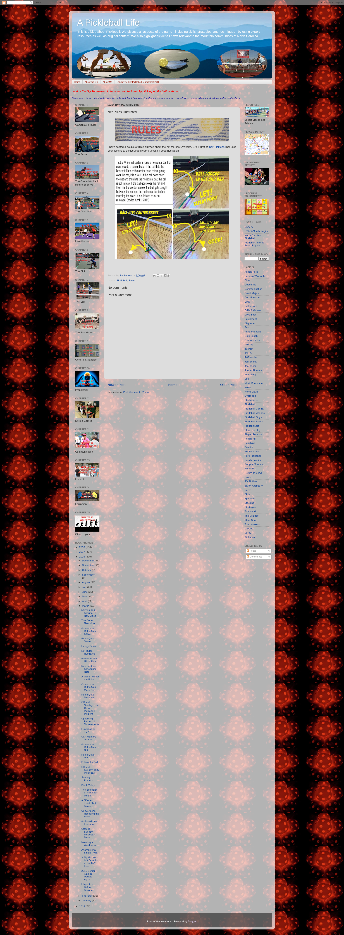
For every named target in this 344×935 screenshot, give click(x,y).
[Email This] (154, 275)
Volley (248, 532)
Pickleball (122, 280)
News (248, 387)
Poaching (250, 443)
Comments (255, 556)
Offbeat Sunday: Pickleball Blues (88, 833)
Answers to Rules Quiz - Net (89, 747)
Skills (247, 494)
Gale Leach (251, 336)
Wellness (250, 537)
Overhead (250, 395)
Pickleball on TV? (88, 730)
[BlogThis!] (158, 275)
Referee (249, 468)
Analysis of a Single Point (89, 851)
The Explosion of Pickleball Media (89, 792)
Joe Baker (250, 366)
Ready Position (253, 460)
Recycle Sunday (254, 464)
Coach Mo (250, 284)
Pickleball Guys (253, 417)
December (88, 560)
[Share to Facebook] (165, 275)
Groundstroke (252, 340)
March (86, 606)
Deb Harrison (252, 297)
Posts (252, 550)
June (85, 592)
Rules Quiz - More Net (88, 696)
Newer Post (116, 385)
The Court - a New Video (89, 622)
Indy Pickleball (217, 146)
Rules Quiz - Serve (88, 640)
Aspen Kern (251, 271)
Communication (253, 289)
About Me (107, 82)
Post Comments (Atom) (136, 392)
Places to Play (253, 430)
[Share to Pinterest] (168, 275)
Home (77, 82)
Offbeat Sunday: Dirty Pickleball (90, 770)
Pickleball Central (254, 408)
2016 (82, 556)
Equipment (251, 319)
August (86, 582)
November (88, 565)
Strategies (250, 507)
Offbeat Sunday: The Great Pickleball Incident (90, 708)
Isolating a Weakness (88, 844)
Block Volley (88, 785)
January (87, 900)
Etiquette (250, 323)
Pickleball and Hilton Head (89, 660)
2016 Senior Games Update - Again (88, 875)
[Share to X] (161, 275)
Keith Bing (250, 374)
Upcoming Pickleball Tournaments (90, 721)
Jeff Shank (251, 361)
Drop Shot (250, 314)
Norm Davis (251, 391)
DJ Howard (251, 306)
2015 (82, 906)
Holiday (249, 344)
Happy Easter (89, 646)
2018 (82, 547)
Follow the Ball (89, 762)
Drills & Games (253, 310)
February (87, 896)
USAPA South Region (257, 231)
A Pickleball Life (108, 23)
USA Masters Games (88, 738)
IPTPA (248, 353)
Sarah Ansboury (254, 485)
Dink (247, 301)
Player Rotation (253, 434)
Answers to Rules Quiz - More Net (89, 687)
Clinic (248, 280)
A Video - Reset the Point (90, 678)
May (85, 596)
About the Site (91, 82)
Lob (247, 379)
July (84, 587)
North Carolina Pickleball (253, 237)
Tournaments (252, 524)
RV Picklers (251, 481)
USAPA (249, 227)
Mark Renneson (254, 383)
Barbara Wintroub (255, 276)
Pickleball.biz (252, 426)
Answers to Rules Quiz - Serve (89, 631)
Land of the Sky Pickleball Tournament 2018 (138, 82)
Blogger (192, 921)
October (87, 570)
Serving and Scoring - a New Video (88, 613)
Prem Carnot (252, 451)
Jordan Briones (253, 370)
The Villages (252, 515)
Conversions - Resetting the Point (90, 814)
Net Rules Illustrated (88, 652)
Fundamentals (253, 331)
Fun (247, 327)
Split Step (250, 498)
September (88, 574)
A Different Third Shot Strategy (88, 803)
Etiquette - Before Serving (87, 887)
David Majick (252, 293)
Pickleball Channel (255, 413)
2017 (82, 552)
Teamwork (250, 511)
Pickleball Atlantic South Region (254, 244)
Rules (132, 280)
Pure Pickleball (253, 456)
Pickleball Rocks (254, 421)
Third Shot (250, 520)
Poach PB (250, 438)
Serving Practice (87, 779)
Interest (249, 348)
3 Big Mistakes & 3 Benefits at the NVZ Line (89, 862)
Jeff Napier (251, 357)
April (85, 601)
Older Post (228, 385)
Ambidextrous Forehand (89, 822)
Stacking (249, 503)
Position (249, 447)
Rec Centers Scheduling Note (89, 669)
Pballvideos (251, 400)
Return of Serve (253, 473)
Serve (248, 490)
